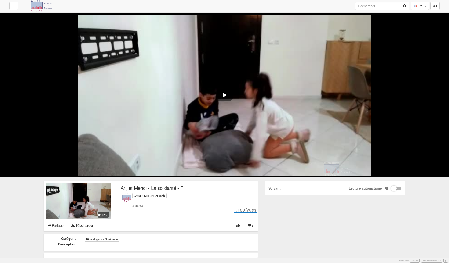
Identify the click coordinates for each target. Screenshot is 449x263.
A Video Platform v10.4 (432, 260)
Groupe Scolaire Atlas (148, 196)
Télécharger (84, 225)
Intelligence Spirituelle (103, 239)
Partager (58, 225)
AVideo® (414, 260)
